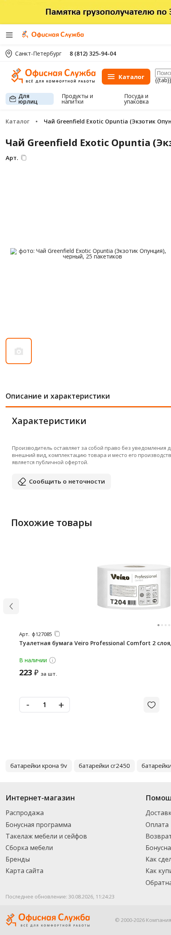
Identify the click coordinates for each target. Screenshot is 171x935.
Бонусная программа (38, 824)
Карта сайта (24, 870)
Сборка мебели (29, 847)
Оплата (157, 824)
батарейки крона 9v (38, 765)
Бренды (18, 859)
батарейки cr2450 (104, 765)
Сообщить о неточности (67, 481)
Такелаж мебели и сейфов (46, 836)
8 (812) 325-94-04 (93, 53)
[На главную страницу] (53, 81)
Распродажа (25, 812)
